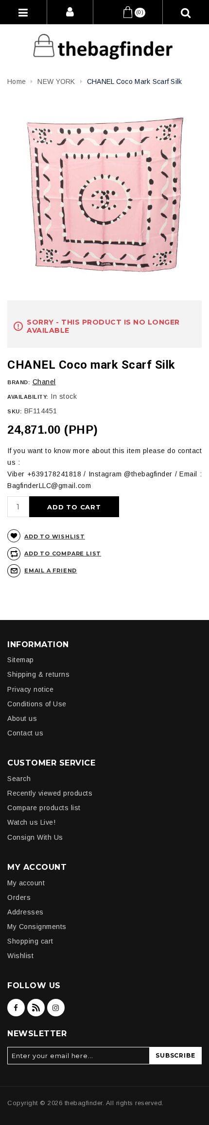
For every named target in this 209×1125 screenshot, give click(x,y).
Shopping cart (30, 941)
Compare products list (44, 808)
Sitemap (20, 660)
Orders (19, 897)
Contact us (25, 733)
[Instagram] (56, 1007)
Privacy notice (30, 689)
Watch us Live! (31, 822)
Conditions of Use (37, 704)
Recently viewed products (49, 793)
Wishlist (20, 956)
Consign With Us (35, 837)
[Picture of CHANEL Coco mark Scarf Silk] (104, 195)
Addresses (25, 912)
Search (19, 779)
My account (26, 883)
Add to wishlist (54, 536)
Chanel (44, 382)
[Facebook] (16, 1007)
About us (22, 718)
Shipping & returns (38, 674)
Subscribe (175, 1055)
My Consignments (37, 926)
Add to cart (74, 507)
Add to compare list (62, 553)
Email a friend (50, 570)
